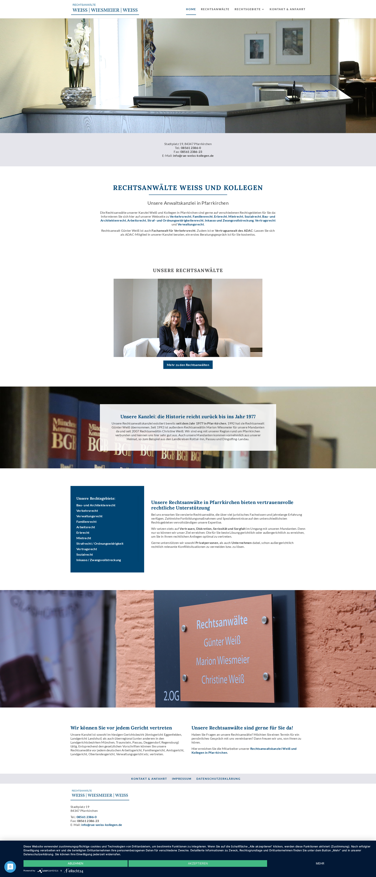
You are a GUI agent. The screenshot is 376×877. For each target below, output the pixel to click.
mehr (320, 863)
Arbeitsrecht (136, 220)
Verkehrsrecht (180, 216)
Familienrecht (203, 216)
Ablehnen (75, 863)
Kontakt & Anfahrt (288, 9)
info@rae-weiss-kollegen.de (193, 155)
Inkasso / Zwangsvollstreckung (98, 560)
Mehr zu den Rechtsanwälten (188, 365)
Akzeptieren (198, 863)
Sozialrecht (253, 216)
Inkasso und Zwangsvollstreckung (229, 220)
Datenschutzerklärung (218, 778)
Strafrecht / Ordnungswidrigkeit (99, 543)
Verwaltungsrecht (191, 224)
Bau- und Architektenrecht (96, 505)
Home (191, 9)
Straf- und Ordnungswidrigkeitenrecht (175, 220)
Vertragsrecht (265, 220)
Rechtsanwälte (215, 9)
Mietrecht (235, 216)
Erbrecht (220, 216)
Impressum (182, 778)
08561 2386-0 (191, 148)
